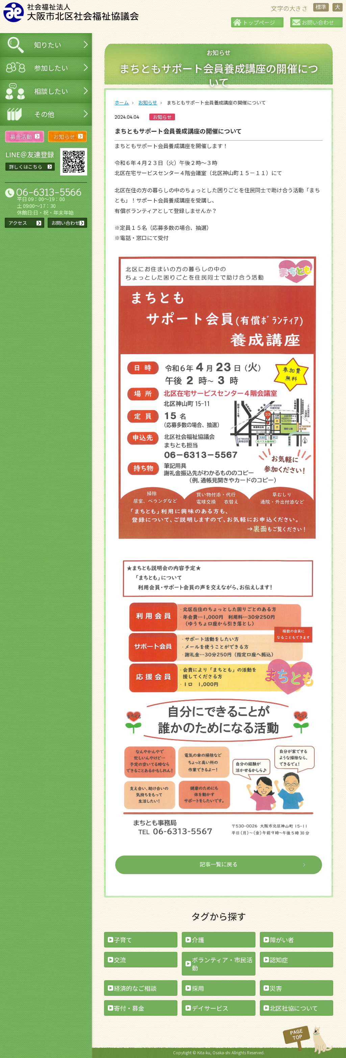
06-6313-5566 (49, 192)
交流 (120, 959)
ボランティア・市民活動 (222, 963)
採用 (198, 988)
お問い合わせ (318, 22)
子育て (123, 939)
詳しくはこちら (25, 166)
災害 (276, 988)
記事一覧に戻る (219, 864)
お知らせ (147, 102)
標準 (321, 7)
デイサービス (210, 1008)
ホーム (122, 102)
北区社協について (294, 1008)
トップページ (259, 22)
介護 (198, 939)
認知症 (279, 959)
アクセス (17, 222)
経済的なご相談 (135, 988)
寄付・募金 (129, 1008)
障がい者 (282, 939)
